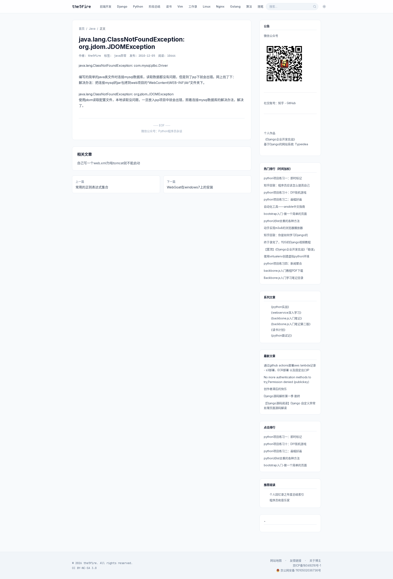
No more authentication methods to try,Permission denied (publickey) (287, 379)
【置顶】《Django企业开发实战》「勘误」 (290, 249)
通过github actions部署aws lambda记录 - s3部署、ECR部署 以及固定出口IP (290, 368)
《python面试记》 (281, 335)
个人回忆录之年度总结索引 (287, 494)
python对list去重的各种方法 (282, 221)
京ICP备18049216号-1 (307, 565)
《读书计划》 (278, 329)
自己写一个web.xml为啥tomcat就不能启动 (108, 163)
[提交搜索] (314, 6)
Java (92, 28)
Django (122, 6)
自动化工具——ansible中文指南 (284, 206)
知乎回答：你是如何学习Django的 (286, 235)
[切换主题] (324, 6)
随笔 (260, 6)
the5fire (81, 6)
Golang (235, 6)
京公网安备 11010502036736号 (300, 570)
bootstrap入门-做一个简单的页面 (285, 213)
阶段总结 (154, 6)
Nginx (220, 6)
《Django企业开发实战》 (280, 139)
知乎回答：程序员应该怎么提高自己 (287, 185)
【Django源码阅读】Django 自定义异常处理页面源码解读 (289, 405)
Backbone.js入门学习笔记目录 (283, 277)
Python (138, 6)
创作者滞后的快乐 (275, 389)
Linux (206, 6)
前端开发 (105, 6)
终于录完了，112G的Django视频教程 (287, 242)
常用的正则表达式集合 (92, 187)
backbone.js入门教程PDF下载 (283, 270)
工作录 (193, 6)
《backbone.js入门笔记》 (286, 318)
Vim (180, 6)
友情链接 (295, 560)
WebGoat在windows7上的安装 (190, 187)
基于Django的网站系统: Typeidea (286, 144)
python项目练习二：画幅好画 (283, 199)
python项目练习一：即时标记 (283, 178)
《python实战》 (280, 307)
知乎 (281, 103)
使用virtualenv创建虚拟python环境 (286, 256)
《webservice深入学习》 (286, 312)
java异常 (120, 55)
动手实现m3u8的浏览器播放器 (283, 228)
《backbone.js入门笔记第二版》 (291, 324)
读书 (169, 6)
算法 (249, 6)
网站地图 (276, 560)
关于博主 (315, 560)
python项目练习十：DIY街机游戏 (285, 192)
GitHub (291, 103)
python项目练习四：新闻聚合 (283, 263)
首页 (82, 28)
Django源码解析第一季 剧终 (282, 396)
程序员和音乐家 (280, 500)
